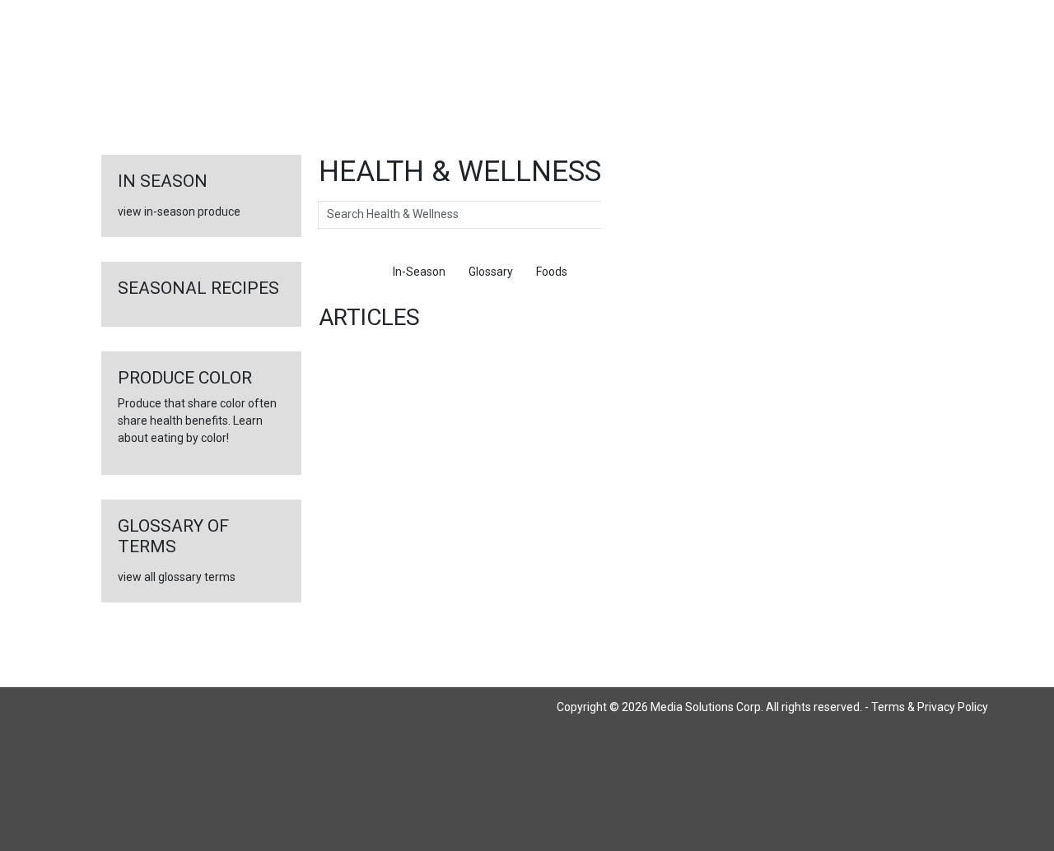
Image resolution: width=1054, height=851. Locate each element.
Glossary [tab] (491, 271)
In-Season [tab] (419, 271)
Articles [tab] (350, 271)
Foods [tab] (551, 271)
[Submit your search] (619, 215)
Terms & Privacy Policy (929, 707)
